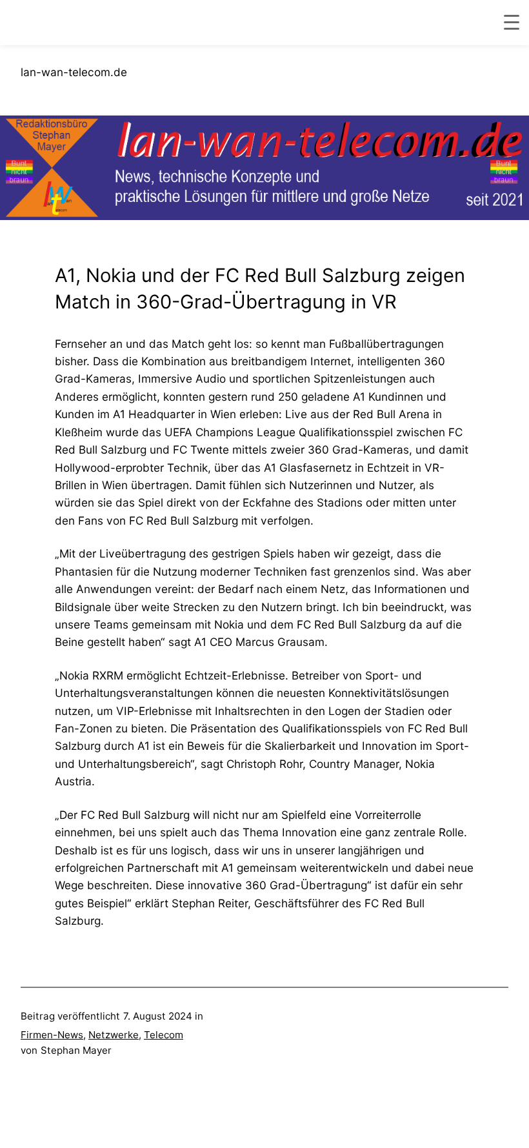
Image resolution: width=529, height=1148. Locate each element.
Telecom (163, 1035)
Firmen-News (52, 1035)
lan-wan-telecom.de (74, 72)
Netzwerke (113, 1035)
